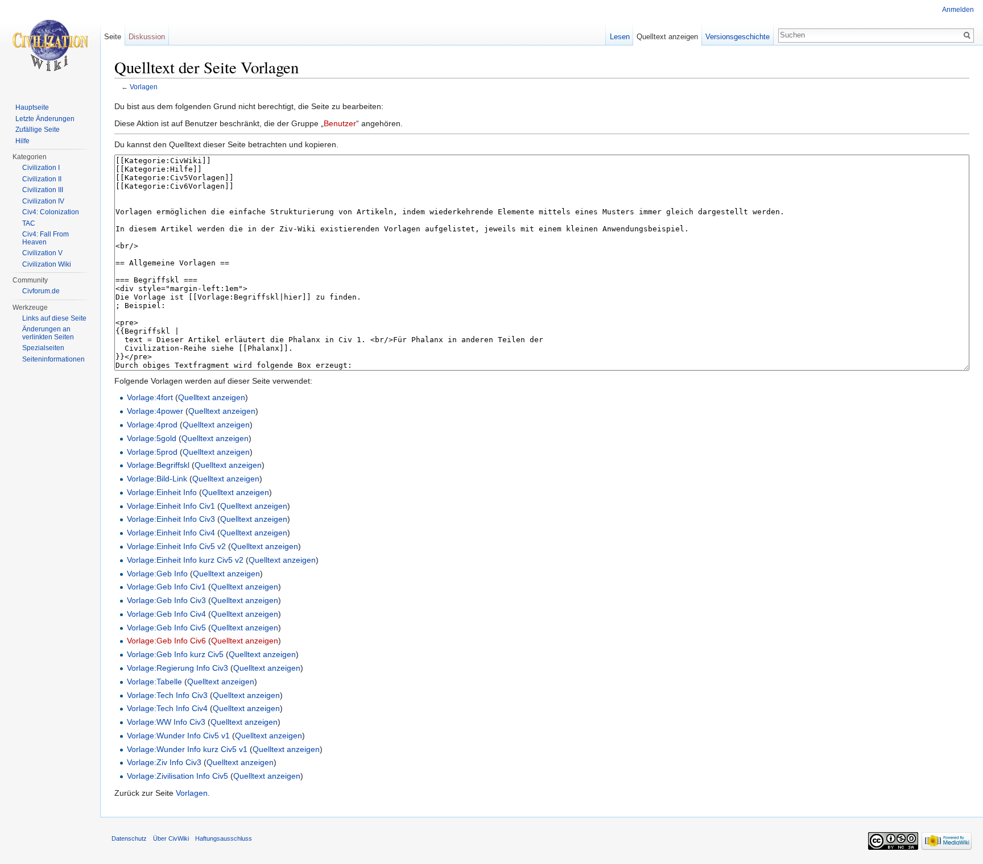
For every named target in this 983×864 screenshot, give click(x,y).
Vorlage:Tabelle (154, 681)
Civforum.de (41, 291)
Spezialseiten (43, 348)
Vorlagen (144, 86)
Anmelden (958, 10)
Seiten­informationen (53, 359)
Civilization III (42, 190)
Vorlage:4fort (150, 397)
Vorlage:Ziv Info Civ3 (164, 762)
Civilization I (41, 168)
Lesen (620, 36)
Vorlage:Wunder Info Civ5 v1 (178, 735)
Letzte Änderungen (45, 119)
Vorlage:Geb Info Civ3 (166, 600)
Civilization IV (43, 201)
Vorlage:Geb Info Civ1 (166, 586)
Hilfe (22, 141)
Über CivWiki (171, 838)
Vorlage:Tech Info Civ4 (167, 708)
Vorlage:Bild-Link (157, 478)
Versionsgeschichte (737, 36)
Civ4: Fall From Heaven (45, 238)
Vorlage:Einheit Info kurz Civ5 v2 (185, 559)
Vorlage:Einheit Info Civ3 (171, 519)
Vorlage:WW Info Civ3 (166, 721)
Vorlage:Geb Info (157, 573)
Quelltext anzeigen (211, 397)
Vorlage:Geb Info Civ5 (166, 627)
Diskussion (147, 36)
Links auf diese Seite (54, 318)
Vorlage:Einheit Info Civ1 (171, 505)
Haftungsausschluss (223, 838)
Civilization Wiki (46, 264)
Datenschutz (129, 838)
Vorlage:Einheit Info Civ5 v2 (176, 546)
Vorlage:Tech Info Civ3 (167, 695)
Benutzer (340, 123)
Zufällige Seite (37, 130)
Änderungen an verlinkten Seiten (48, 333)
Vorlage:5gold (151, 438)
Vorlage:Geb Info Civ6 (166, 640)
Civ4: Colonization (50, 212)
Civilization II (41, 179)
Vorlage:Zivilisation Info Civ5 (177, 775)
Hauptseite (32, 107)
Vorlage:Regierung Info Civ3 (177, 667)
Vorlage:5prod (152, 451)
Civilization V (42, 253)
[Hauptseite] (50, 45)
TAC (28, 223)
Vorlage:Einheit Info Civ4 (171, 532)
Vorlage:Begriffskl (158, 465)
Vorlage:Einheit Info (162, 492)
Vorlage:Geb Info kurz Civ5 (175, 654)
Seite (112, 36)
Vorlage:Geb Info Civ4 (166, 613)
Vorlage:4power (155, 411)
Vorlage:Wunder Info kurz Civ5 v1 (187, 749)
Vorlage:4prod (152, 424)
